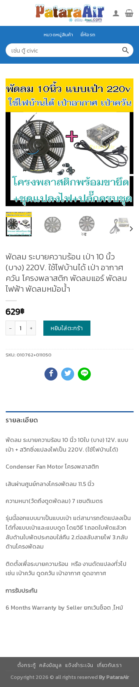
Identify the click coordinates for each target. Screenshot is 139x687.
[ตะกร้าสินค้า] (129, 13)
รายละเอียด (22, 420)
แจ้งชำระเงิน (79, 665)
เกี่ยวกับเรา (109, 665)
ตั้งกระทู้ (26, 665)
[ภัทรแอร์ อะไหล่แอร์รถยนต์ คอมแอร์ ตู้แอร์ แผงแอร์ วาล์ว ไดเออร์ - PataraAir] (70, 13)
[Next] (121, 142)
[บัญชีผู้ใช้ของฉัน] (116, 13)
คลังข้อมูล (50, 665)
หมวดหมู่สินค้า (58, 34)
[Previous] (17, 142)
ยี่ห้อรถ (87, 34)
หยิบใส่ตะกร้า (67, 328)
